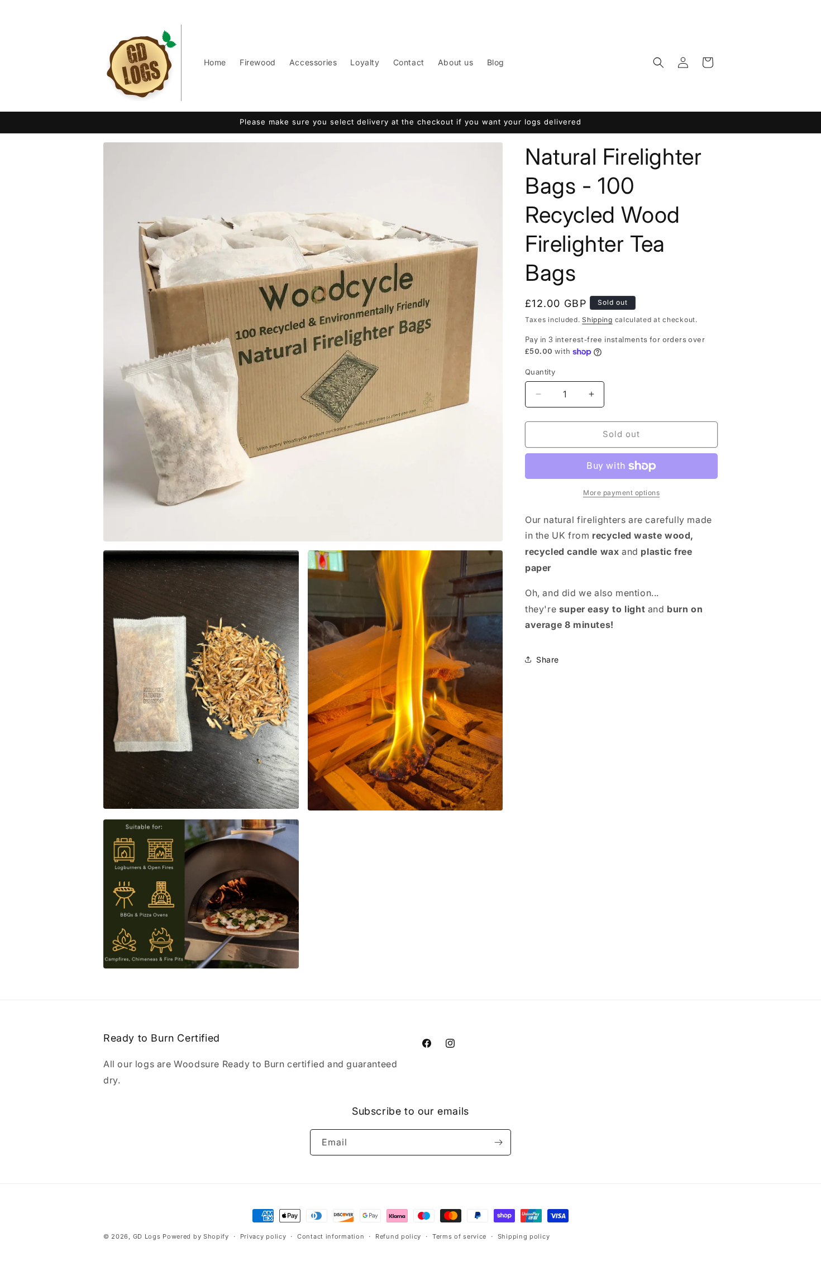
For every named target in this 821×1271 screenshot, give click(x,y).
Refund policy (398, 1236)
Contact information (330, 1236)
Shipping (597, 319)
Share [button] (547, 659)
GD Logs (147, 1236)
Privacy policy (263, 1236)
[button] (658, 62)
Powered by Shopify (196, 1236)
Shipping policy (524, 1236)
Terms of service (459, 1236)
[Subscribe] (498, 1142)
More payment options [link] (621, 492)
